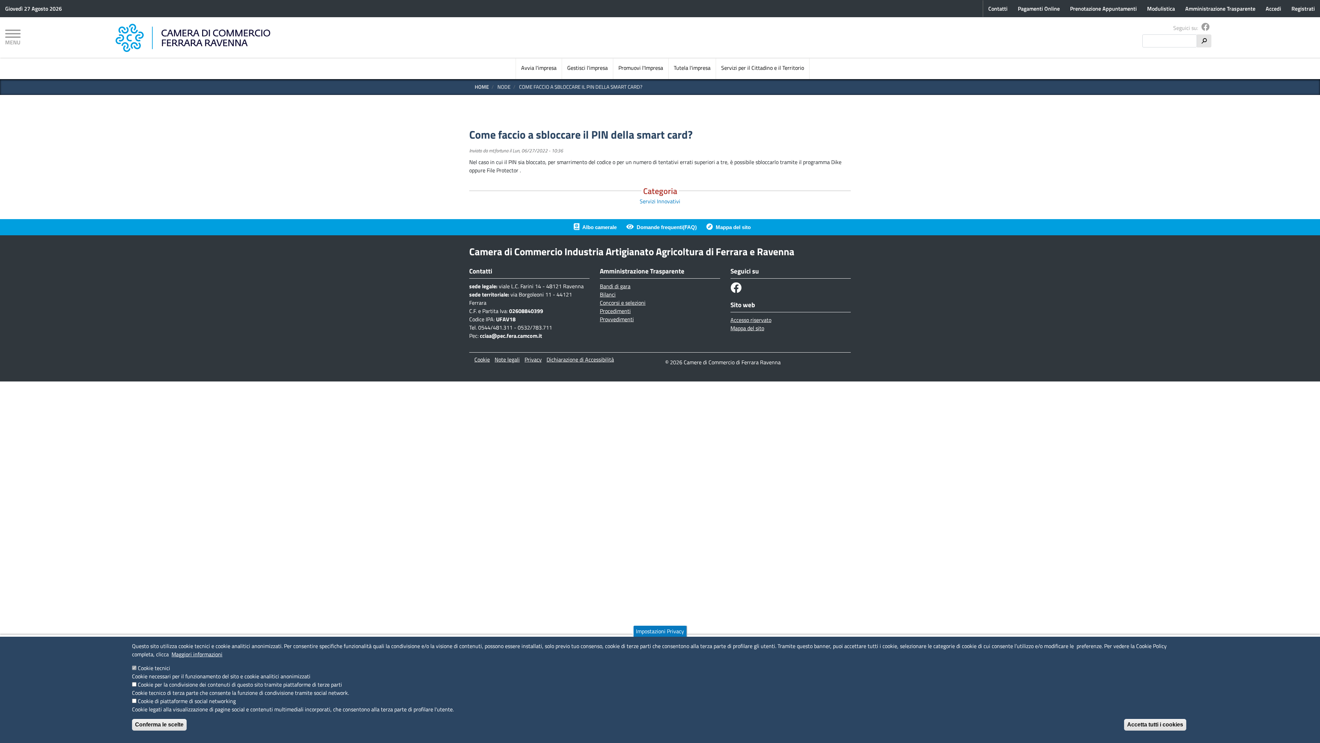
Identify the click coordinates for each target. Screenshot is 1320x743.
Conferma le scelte (159, 725)
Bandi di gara (615, 286)
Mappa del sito (733, 227)
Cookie (482, 359)
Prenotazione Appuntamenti (1103, 8)
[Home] (193, 38)
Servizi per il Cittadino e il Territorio (762, 68)
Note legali (507, 359)
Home (482, 87)
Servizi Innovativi (660, 201)
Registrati (1303, 8)
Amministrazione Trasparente (1220, 8)
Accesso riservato (750, 320)
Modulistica (1161, 8)
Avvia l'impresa (539, 68)
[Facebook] (1205, 28)
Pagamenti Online (1039, 8)
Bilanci (608, 294)
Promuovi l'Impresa (640, 68)
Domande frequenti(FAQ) (667, 227)
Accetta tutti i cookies (1155, 725)
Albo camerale (599, 227)
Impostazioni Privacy (660, 631)
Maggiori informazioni (197, 654)
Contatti (998, 8)
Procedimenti (615, 311)
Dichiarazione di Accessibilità (580, 359)
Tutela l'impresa (692, 68)
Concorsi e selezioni (623, 303)
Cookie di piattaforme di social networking (187, 701)
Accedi (1273, 8)
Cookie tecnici (154, 668)
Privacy (533, 359)
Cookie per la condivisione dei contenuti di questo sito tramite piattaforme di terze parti (240, 684)
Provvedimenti (617, 319)
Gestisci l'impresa (587, 68)
